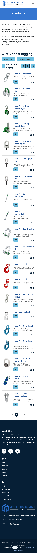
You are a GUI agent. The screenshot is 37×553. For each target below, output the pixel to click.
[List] (27, 66)
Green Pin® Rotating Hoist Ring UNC (22, 142)
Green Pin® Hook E (20, 264)
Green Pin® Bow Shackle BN (23, 248)
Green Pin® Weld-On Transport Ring (21, 360)
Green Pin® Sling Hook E (23, 326)
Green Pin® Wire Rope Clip (22, 89)
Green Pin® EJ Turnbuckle (19, 195)
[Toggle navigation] (33, 3)
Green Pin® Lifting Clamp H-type (21, 124)
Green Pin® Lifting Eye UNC (22, 177)
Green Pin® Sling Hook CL (22, 342)
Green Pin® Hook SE (21, 279)
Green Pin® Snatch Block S (21, 377)
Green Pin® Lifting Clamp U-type (21, 107)
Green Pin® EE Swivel (22, 73)
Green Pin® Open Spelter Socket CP (20, 395)
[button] (15, 82)
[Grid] (23, 66)
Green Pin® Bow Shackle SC (23, 230)
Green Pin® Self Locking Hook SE (23, 295)
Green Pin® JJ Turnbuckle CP (19, 212)
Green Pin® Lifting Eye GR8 (22, 160)
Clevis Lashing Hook (21, 312)
